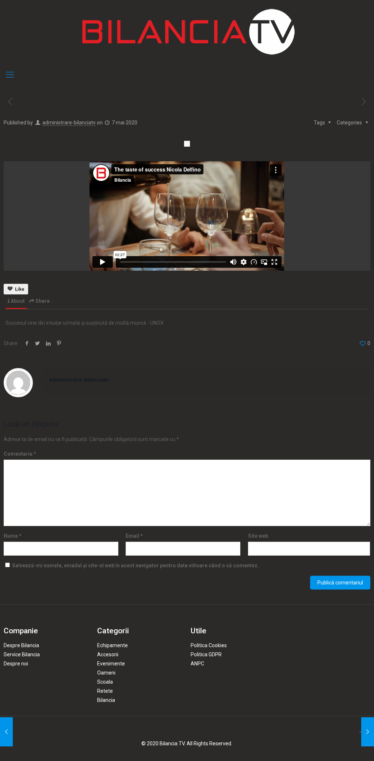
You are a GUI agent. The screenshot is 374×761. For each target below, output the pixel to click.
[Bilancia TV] (187, 32)
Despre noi (16, 664)
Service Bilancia (22, 654)
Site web (258, 536)
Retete (105, 691)
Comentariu (20, 454)
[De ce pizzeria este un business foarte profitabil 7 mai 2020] (6, 731)
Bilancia (106, 700)
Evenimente (111, 664)
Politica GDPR (206, 654)
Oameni (106, 673)
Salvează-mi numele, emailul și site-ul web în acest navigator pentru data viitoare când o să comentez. (135, 565)
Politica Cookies (209, 645)
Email (134, 536)
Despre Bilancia (21, 645)
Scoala (105, 682)
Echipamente (112, 645)
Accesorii (107, 654)
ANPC (197, 664)
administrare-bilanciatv (69, 122)
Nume (13, 536)
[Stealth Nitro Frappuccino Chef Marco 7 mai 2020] (367, 731)
